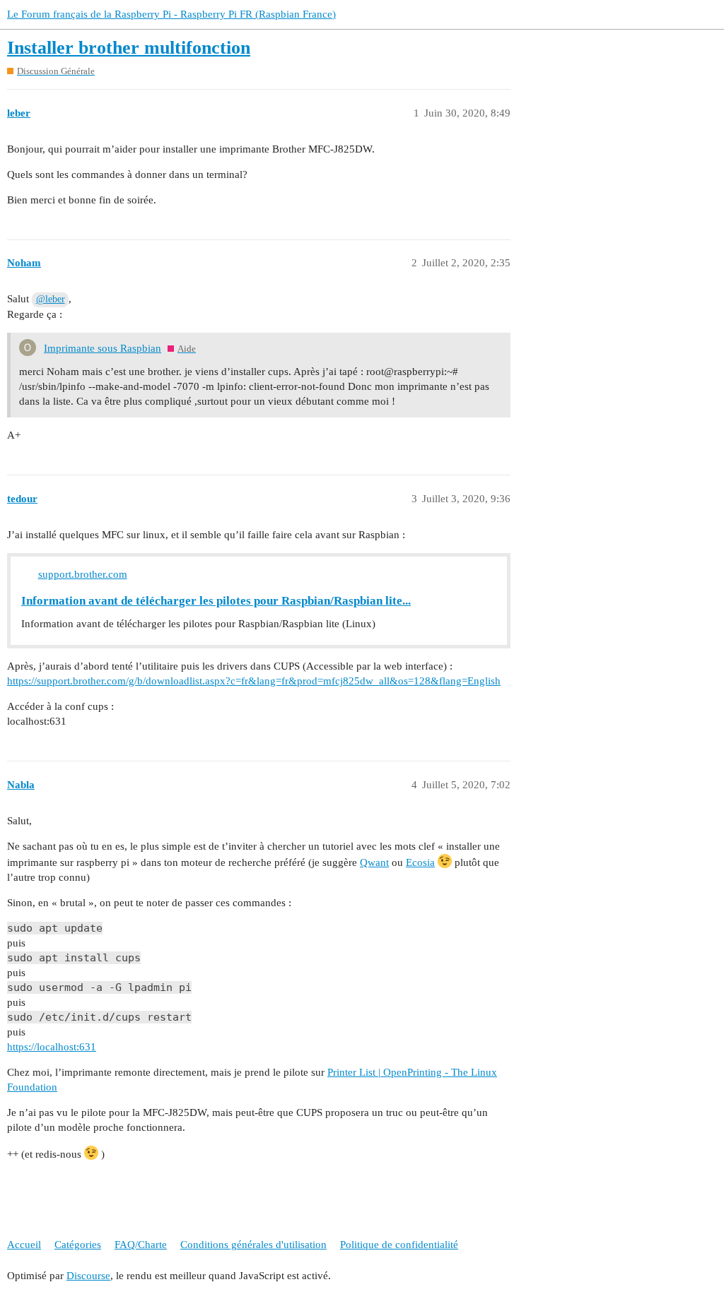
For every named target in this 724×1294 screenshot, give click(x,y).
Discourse (88, 1275)
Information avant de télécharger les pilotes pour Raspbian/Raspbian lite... (216, 600)
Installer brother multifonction (128, 47)
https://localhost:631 (51, 1046)
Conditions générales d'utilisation (253, 1244)
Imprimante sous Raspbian (102, 348)
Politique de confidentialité (399, 1244)
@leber (50, 299)
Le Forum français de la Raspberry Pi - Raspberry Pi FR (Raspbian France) (171, 14)
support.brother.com (82, 574)
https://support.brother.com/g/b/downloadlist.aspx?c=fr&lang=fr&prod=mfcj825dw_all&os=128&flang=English (254, 681)
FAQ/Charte (141, 1244)
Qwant (374, 862)
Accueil (24, 1244)
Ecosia (420, 862)
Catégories (77, 1244)
